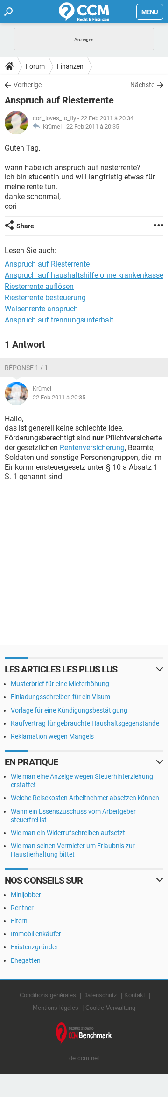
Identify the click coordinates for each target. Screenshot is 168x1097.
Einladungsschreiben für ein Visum (60, 696)
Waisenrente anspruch (41, 308)
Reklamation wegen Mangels (52, 736)
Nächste (142, 85)
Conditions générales (48, 995)
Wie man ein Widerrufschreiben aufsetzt (68, 832)
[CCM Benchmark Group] (84, 1033)
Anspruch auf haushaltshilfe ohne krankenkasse (84, 275)
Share (25, 226)
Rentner (22, 908)
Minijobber (26, 894)
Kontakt (134, 995)
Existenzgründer (34, 947)
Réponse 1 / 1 (26, 367)
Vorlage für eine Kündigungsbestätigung (69, 710)
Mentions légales (55, 1007)
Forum (35, 66)
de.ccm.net (84, 1058)
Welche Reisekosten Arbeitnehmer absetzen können (85, 798)
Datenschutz (100, 995)
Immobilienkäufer (36, 934)
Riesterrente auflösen (39, 286)
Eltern (19, 921)
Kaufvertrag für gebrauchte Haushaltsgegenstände (85, 723)
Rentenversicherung (92, 447)
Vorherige (28, 85)
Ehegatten (26, 960)
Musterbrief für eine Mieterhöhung (60, 683)
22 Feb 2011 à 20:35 (92, 126)
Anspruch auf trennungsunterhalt (59, 319)
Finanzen (70, 66)
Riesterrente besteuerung (45, 297)
